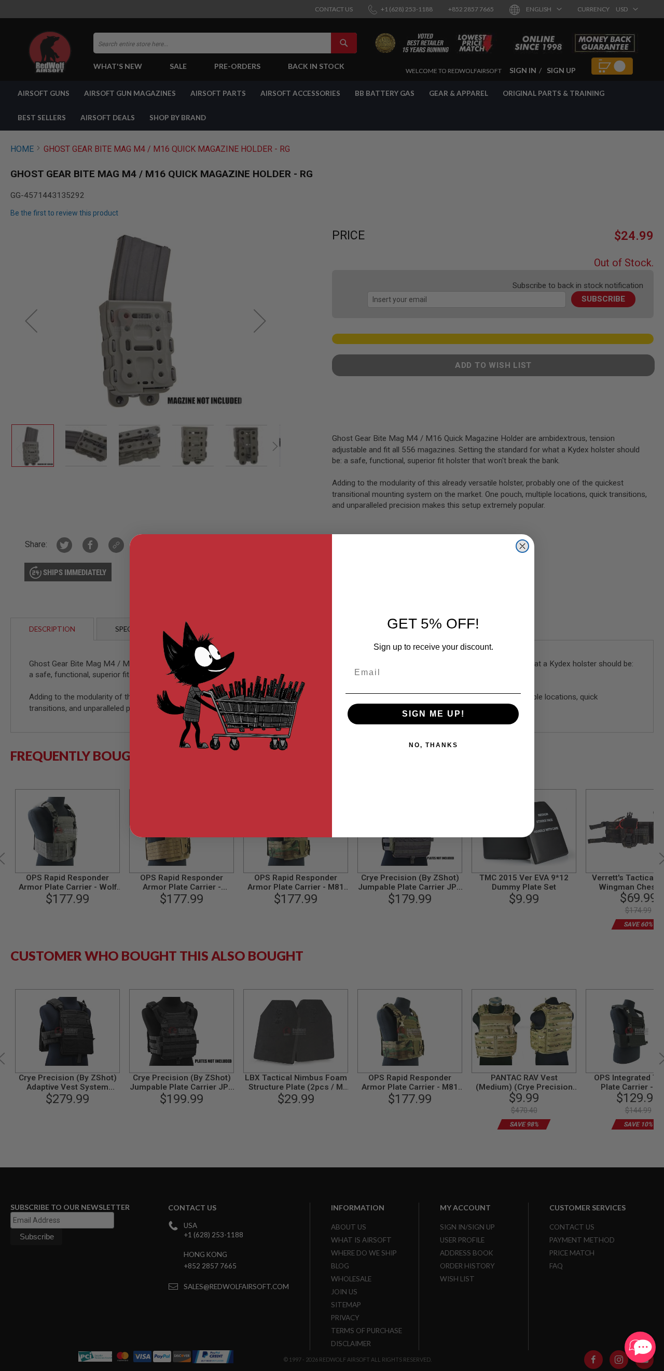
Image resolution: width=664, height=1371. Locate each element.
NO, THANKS (433, 745)
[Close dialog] (522, 546)
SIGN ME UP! (433, 713)
